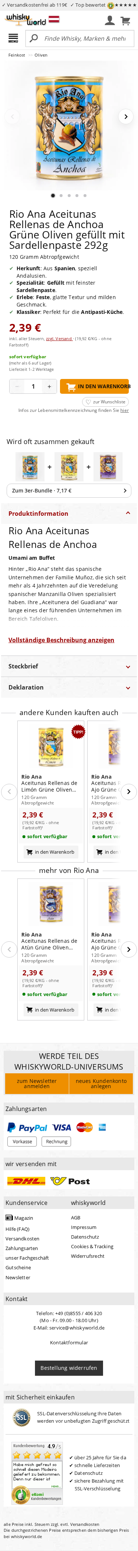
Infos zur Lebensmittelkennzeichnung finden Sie (73, 410)
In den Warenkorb (103, 386)
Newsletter (18, 1277)
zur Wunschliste (109, 402)
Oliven (41, 55)
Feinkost (17, 55)
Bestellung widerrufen (68, 1367)
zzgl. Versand (59, 338)
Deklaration (26, 687)
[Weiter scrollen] (129, 792)
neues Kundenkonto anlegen (101, 1083)
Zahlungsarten (22, 1248)
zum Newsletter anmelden (37, 1083)
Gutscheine (18, 1267)
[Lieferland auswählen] (53, 18)
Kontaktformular (69, 1342)
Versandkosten (23, 1238)
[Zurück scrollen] (9, 792)
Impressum (84, 1227)
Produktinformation (38, 513)
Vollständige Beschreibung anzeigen (61, 640)
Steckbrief (23, 666)
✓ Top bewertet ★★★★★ (103, 4)
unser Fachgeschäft (27, 1257)
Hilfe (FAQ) (17, 1229)
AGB (76, 1217)
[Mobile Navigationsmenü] (14, 38)
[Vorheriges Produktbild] (12, 116)
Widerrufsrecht (88, 1256)
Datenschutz (85, 1236)
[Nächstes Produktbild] (126, 116)
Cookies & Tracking (92, 1246)
